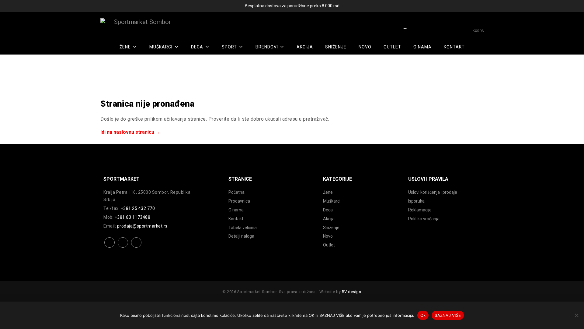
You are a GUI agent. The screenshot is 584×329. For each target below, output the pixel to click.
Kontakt (454, 46)
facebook (110, 247)
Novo (365, 46)
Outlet (392, 46)
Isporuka (416, 201)
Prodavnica (239, 201)
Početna (236, 192)
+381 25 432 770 (138, 208)
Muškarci (160, 46)
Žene (125, 46)
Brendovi (266, 46)
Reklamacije (420, 209)
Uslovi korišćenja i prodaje (432, 192)
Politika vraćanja (424, 218)
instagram (123, 247)
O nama (422, 46)
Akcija (305, 46)
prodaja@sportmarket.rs (142, 226)
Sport (229, 46)
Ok (423, 315)
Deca (197, 46)
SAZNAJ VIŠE (448, 315)
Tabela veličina (242, 227)
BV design (351, 291)
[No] (576, 315)
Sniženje (335, 46)
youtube (136, 247)
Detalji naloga (241, 236)
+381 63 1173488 (133, 217)
